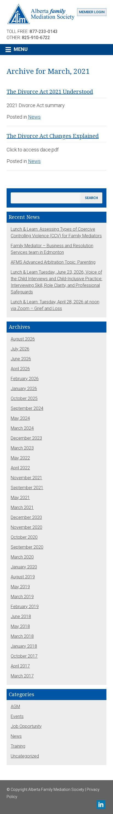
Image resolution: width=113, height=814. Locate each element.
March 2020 (22, 557)
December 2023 (26, 438)
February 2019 (25, 606)
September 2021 (27, 487)
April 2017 (20, 666)
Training (18, 746)
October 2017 (24, 656)
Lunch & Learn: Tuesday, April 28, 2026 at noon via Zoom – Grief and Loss (55, 305)
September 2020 (27, 547)
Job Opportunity (26, 726)
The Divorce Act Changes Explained (53, 136)
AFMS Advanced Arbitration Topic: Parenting (53, 262)
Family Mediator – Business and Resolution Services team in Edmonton (52, 249)
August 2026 (23, 339)
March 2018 (22, 636)
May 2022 (20, 458)
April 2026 (20, 368)
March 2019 (22, 596)
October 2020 (24, 537)
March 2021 (22, 507)
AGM (15, 706)
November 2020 (26, 527)
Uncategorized (25, 756)
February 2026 (25, 378)
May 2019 (20, 586)
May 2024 (20, 418)
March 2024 (22, 428)
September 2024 (27, 408)
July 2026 (20, 349)
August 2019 (23, 576)
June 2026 (21, 358)
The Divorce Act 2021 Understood (50, 91)
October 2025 (24, 398)
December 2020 (26, 517)
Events (17, 716)
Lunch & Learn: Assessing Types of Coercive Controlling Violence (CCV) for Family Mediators (56, 232)
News (34, 117)
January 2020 (24, 567)
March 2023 (22, 448)
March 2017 (22, 676)
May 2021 (20, 497)
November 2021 (26, 477)
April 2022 (20, 467)
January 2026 (24, 388)
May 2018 (20, 626)
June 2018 (21, 616)
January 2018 (24, 646)
